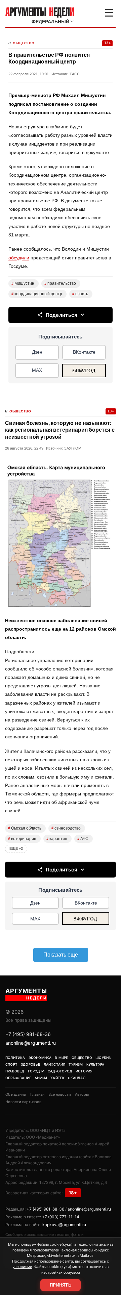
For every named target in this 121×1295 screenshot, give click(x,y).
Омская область (24, 828)
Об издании (15, 1094)
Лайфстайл (55, 1064)
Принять (60, 1285)
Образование (18, 1078)
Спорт (11, 1064)
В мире (61, 1058)
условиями (22, 1266)
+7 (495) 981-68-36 (28, 1034)
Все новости (59, 1094)
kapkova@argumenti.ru (64, 1224)
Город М (36, 1071)
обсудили (18, 257)
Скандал (76, 1078)
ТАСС (75, 74)
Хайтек (57, 1078)
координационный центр (36, 293)
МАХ (37, 370)
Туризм (76, 1064)
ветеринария (22, 838)
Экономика (40, 1058)
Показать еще (60, 955)
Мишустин (22, 283)
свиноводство (66, 828)
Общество (23, 43)
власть (80, 293)
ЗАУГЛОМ (72, 448)
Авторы (82, 1094)
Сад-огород (60, 1071)
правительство (60, 283)
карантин (56, 838)
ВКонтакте (84, 352)
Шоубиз (103, 1058)
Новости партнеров (23, 1101)
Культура (95, 1064)
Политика (15, 1058)
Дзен (37, 352)
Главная (37, 1094)
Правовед (15, 1071)
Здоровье (30, 1064)
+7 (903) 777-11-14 (60, 1216)
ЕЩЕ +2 (16, 848)
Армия (41, 1078)
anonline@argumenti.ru (30, 1043)
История (84, 1071)
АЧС (82, 838)
